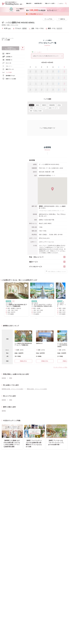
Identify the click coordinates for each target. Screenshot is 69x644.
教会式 (41, 223)
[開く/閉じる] (64, 257)
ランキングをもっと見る (60, 367)
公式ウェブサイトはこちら (46, 242)
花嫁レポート (9, 66)
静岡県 (4, 25)
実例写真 (9, 60)
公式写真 (9, 56)
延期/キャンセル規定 (11, 78)
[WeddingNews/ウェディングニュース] (10, 4)
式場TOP (8, 53)
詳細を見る (44, 361)
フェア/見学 (9, 72)
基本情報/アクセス (10, 75)
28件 (9, 28)
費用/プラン (10, 69)
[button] (34, 318)
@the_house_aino (44, 238)
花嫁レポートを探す (50, 3)
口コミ (8, 63)
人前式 (45, 223)
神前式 (49, 223)
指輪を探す (29, 3)
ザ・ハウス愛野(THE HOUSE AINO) (18, 22)
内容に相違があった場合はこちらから (57, 271)
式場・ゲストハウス (12, 25)
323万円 (59, 28)
